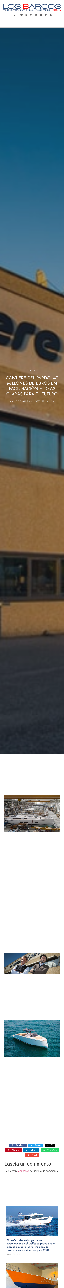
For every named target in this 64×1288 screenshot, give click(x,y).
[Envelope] (50, 14)
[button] (13, 15)
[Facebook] (41, 14)
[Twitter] (45, 14)
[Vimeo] (26, 14)
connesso (23, 1170)
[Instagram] (31, 14)
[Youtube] (21, 14)
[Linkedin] (36, 14)
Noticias (32, 370)
